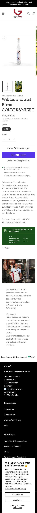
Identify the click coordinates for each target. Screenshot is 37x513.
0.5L (6, 129)
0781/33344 (12, 395)
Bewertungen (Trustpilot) (15, 457)
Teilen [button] (7, 248)
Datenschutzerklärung (15, 489)
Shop (6, 452)
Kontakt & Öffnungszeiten (15, 441)
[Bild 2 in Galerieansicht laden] (18, 86)
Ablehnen (17, 500)
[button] (3, 13)
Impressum (9, 409)
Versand (12, 119)
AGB (6, 425)
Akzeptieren (17, 494)
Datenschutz (9, 415)
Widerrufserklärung (12, 420)
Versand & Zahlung (12, 446)
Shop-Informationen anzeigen (17, 176)
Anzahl (4, 134)
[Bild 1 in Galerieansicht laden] (7, 86)
